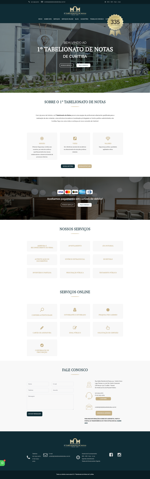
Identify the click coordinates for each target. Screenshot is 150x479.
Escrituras (108, 259)
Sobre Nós (48, 19)
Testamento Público (108, 273)
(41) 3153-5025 (100, 395)
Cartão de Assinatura (42, 333)
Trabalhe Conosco (97, 19)
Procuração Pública (75, 273)
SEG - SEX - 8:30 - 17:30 (114, 2)
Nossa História (68, 166)
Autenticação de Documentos (42, 260)
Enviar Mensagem (34, 414)
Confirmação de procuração (42, 351)
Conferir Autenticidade (42, 315)
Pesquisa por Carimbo (108, 315)
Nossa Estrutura (85, 166)
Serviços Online (67, 19)
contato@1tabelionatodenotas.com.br (54, 2)
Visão (75, 143)
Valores (108, 143)
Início (40, 19)
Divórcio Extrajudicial (75, 259)
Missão (42, 143)
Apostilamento (75, 246)
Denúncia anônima (104, 413)
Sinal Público (75, 333)
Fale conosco (83, 65)
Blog (77, 19)
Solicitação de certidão (108, 333)
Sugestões (84, 19)
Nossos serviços (66, 65)
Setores (104, 398)
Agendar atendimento (88, 458)
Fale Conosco (84, 205)
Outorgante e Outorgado (75, 315)
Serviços (56, 19)
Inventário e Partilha (42, 273)
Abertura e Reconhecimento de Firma (42, 247)
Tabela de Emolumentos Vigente (91, 461)
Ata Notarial (108, 246)
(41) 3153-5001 (35, 2)
